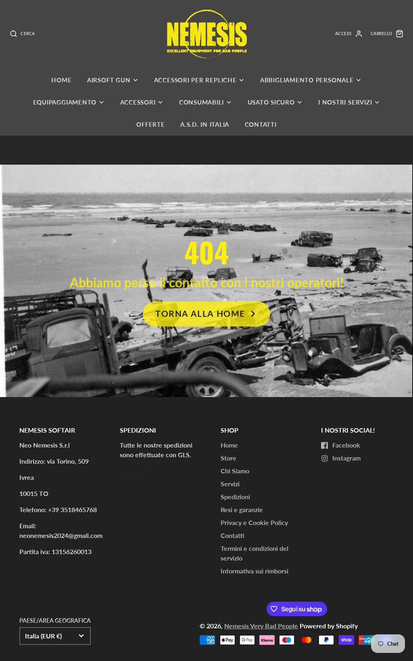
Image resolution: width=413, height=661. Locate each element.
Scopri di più (137, 471)
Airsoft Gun (108, 80)
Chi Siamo (235, 471)
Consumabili (201, 102)
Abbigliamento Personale (307, 80)
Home (61, 80)
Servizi (230, 483)
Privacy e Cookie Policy (254, 522)
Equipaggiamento (65, 102)
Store (228, 458)
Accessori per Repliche (195, 80)
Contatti (261, 124)
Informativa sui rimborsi (254, 571)
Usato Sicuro (271, 102)
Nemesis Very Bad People (261, 626)
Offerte (150, 124)
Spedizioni (235, 496)
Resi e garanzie (242, 509)
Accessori (138, 102)
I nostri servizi (345, 102)
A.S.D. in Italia (204, 124)
